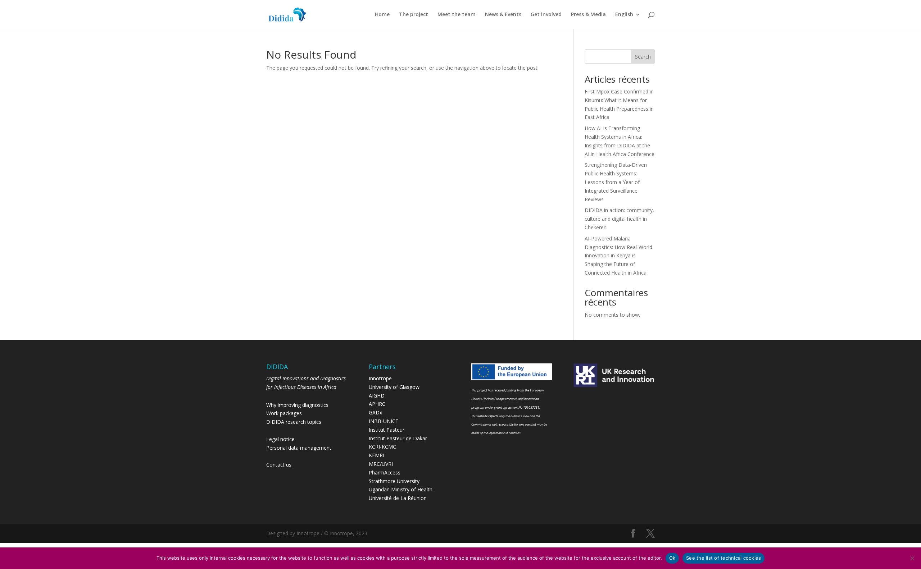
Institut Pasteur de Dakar (398, 438)
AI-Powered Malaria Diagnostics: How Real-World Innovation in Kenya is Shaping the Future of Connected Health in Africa (618, 255)
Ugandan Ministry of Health (400, 489)
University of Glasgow (394, 387)
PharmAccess (384, 472)
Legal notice (280, 439)
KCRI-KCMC (382, 446)
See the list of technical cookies (723, 558)
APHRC (377, 403)
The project (413, 15)
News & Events (503, 15)
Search (643, 56)
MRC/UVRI (381, 463)
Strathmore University (394, 481)
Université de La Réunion (398, 498)
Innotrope (380, 378)
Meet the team (456, 15)
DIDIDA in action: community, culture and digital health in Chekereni (619, 219)
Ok (672, 558)
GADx (375, 412)
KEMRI (376, 455)
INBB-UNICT (384, 421)
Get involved (546, 15)
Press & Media (588, 15)
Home (382, 15)
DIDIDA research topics (293, 421)
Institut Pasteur (386, 429)
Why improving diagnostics (297, 404)
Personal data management (298, 447)
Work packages (284, 413)
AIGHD (377, 395)
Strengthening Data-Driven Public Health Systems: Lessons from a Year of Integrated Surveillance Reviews (616, 181)
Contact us (278, 464)
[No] (912, 558)
